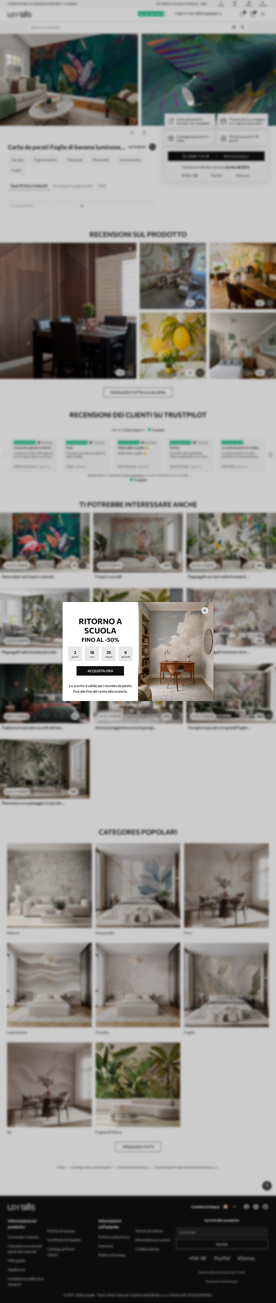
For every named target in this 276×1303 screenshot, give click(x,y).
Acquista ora (100, 671)
